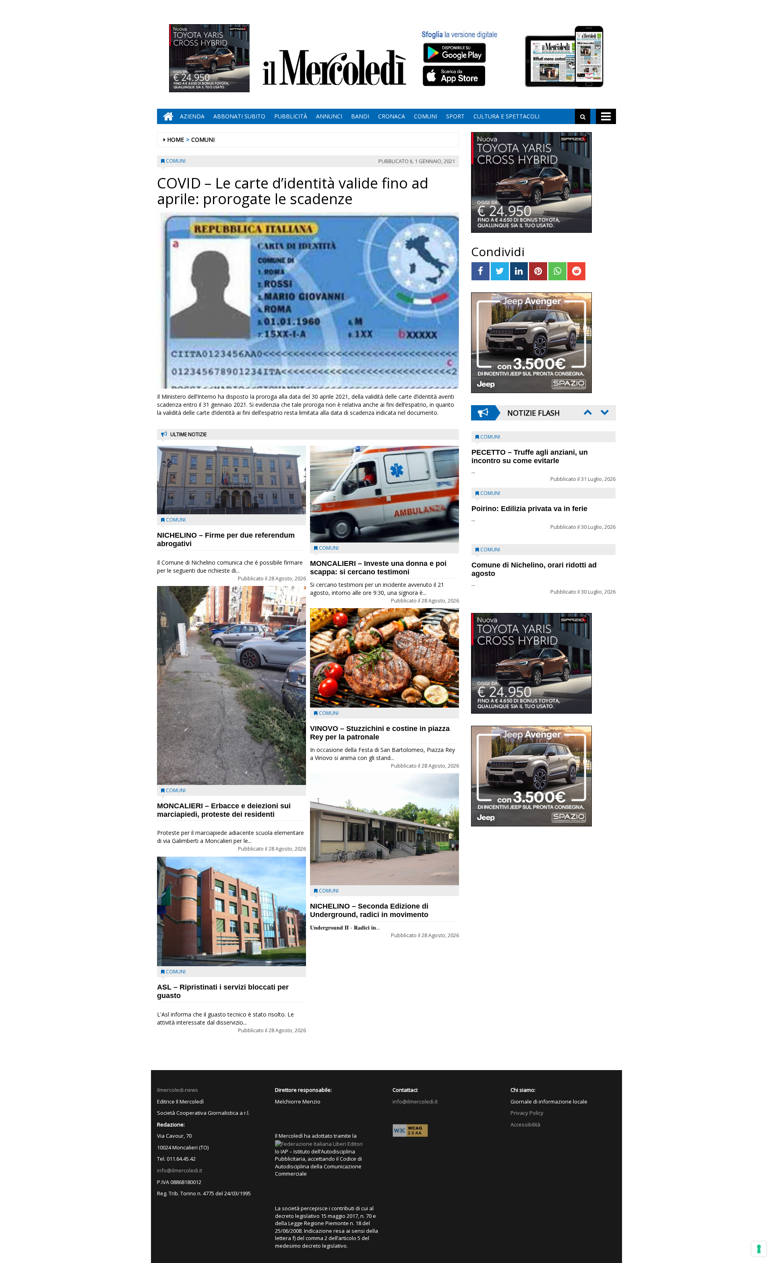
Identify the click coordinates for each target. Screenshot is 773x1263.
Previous (587, 412)
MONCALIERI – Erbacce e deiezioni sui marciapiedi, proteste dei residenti (224, 810)
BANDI (360, 116)
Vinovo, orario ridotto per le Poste (529, 452)
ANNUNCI (329, 116)
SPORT (455, 116)
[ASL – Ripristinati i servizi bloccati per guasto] (231, 911)
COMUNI (425, 116)
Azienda (192, 116)
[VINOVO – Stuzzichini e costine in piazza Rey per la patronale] (384, 658)
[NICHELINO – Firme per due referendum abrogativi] (231, 480)
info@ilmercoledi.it (179, 1170)
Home (175, 139)
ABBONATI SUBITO (239, 116)
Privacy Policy (527, 1112)
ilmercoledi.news (177, 1089)
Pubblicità (290, 116)
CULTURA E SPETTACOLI (506, 116)
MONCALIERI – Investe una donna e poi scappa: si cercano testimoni (378, 567)
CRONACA (391, 116)
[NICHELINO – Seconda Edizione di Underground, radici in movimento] (384, 829)
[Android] (454, 52)
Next (604, 412)
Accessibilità (525, 1124)
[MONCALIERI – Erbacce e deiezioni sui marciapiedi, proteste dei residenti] (231, 685)
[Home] (166, 116)
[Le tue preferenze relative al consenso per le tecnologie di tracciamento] (759, 1249)
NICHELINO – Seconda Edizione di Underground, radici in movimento (369, 910)
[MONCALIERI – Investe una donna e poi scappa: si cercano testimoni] (384, 494)
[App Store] (455, 76)
